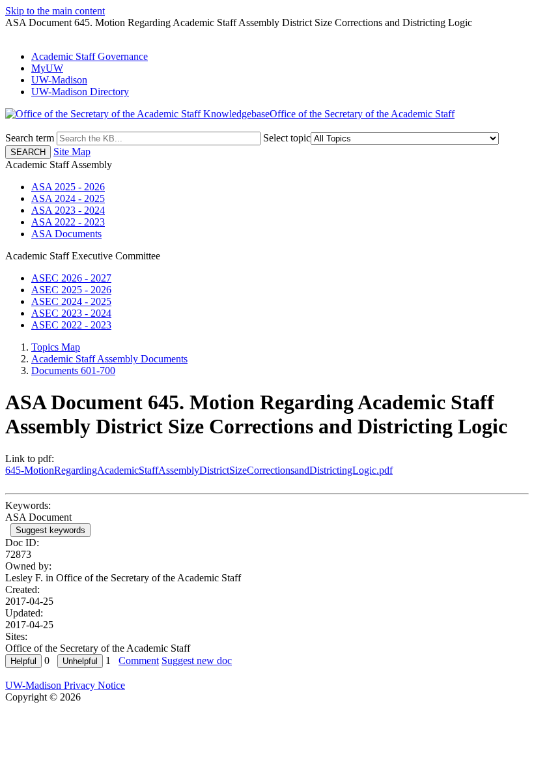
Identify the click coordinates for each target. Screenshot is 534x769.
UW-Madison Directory (80, 91)
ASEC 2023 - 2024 (71, 313)
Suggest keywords (50, 530)
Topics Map (55, 347)
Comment (139, 660)
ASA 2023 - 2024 (68, 210)
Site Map (72, 151)
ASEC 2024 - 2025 (71, 301)
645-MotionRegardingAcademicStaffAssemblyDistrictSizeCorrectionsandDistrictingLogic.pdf (199, 470)
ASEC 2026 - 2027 (71, 277)
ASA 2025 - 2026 (68, 186)
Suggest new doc (197, 660)
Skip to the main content (55, 10)
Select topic (287, 137)
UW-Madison (59, 79)
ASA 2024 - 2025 (68, 198)
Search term (29, 137)
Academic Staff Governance (89, 56)
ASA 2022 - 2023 (68, 221)
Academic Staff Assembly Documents (109, 358)
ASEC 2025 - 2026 (71, 289)
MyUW (47, 68)
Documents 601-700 (73, 370)
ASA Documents (66, 233)
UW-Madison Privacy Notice (65, 685)
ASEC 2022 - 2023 (71, 324)
